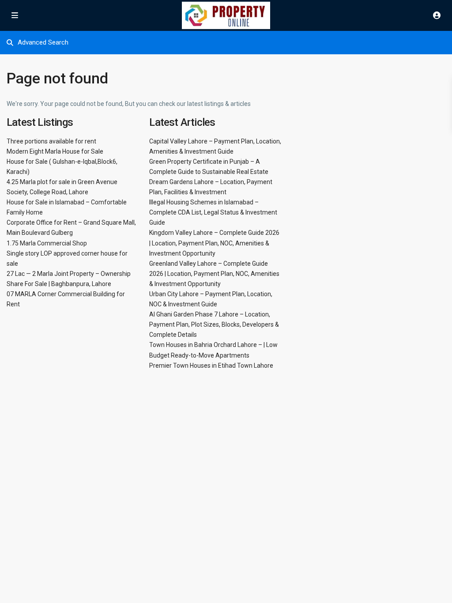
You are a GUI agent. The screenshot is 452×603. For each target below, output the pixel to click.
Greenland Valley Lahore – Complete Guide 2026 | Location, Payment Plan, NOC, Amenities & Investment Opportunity (214, 273)
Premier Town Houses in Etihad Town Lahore (211, 365)
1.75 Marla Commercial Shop (47, 243)
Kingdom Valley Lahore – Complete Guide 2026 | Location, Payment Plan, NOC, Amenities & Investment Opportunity (214, 242)
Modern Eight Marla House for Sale (55, 151)
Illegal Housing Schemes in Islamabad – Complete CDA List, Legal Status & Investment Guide (213, 212)
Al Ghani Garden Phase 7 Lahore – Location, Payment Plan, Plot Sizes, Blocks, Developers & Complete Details (214, 324)
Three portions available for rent (51, 141)
